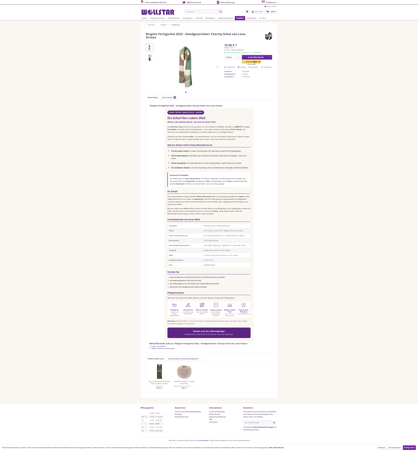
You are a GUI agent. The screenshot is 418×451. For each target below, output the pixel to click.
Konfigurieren (409, 448)
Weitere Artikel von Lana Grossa (162, 348)
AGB (210, 419)
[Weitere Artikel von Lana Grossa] (268, 36)
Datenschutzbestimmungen (263, 427)
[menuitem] (203, 11)
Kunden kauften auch (156, 359)
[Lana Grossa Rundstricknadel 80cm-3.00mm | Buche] (159, 371)
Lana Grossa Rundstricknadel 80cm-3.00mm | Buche (159, 382)
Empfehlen (267, 67)
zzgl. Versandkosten (237, 50)
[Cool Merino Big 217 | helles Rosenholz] (184, 371)
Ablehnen (381, 448)
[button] (251, 62)
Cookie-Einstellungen (217, 412)
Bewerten (255, 67)
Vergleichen (230, 67)
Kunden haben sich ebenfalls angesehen (183, 359)
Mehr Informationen (276, 448)
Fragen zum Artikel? (158, 346)
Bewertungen (168, 97)
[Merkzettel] (247, 11)
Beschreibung (153, 97)
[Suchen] (220, 11)
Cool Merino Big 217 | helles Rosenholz (184, 382)
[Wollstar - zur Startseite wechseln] (158, 12)
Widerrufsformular (182, 417)
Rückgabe (178, 414)
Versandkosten (203, 440)
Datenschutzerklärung (217, 417)
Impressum (213, 422)
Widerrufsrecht (214, 414)
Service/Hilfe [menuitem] (271, 6)
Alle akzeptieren (395, 448)
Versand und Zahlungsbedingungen (188, 412)
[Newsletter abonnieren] (274, 422)
